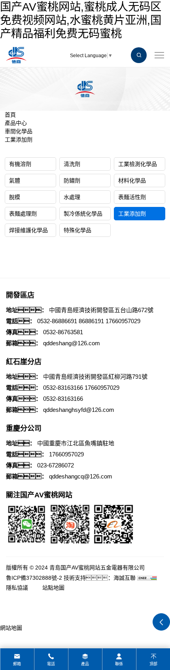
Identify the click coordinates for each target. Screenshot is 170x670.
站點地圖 (53, 587)
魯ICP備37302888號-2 (34, 578)
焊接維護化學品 (28, 230)
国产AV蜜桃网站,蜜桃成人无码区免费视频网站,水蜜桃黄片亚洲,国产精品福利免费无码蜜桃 (80, 20)
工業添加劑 (18, 139)
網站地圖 (11, 628)
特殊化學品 (77, 230)
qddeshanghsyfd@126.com (78, 409)
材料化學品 (132, 180)
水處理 (72, 197)
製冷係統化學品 (83, 213)
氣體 (14, 180)
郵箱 (17, 664)
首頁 (10, 115)
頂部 (153, 664)
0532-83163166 (63, 387)
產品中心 (16, 123)
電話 (51, 664)
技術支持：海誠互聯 (100, 578)
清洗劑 (72, 164)
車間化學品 (18, 131)
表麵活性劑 (132, 197)
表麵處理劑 (23, 213)
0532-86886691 (57, 321)
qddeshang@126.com (71, 343)
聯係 (119, 664)
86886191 (91, 321)
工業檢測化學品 (137, 164)
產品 (85, 664)
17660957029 (123, 321)
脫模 (14, 197)
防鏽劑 (72, 180)
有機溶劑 (20, 164)
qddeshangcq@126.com (80, 476)
